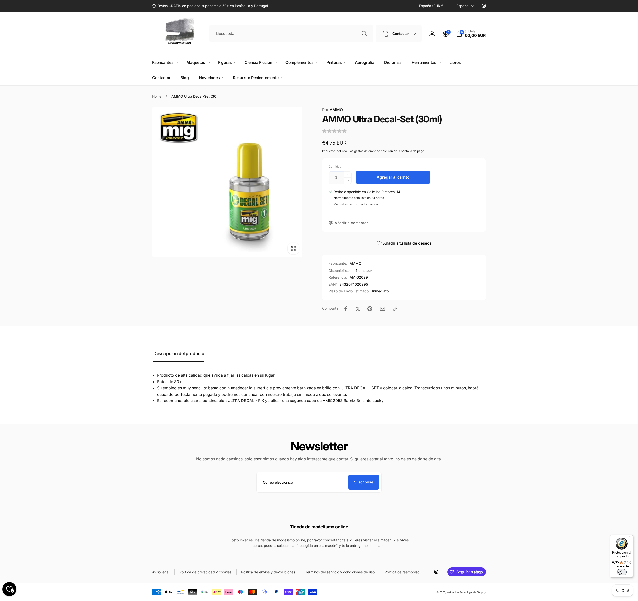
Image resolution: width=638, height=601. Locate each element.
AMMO (332, 109)
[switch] (622, 572)
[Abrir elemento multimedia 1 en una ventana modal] (227, 182)
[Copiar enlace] (395, 308)
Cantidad (335, 166)
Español (462, 6)
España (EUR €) (432, 6)
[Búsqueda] (364, 34)
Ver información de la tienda (356, 204)
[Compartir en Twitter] (357, 308)
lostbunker (453, 592)
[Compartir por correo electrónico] (382, 309)
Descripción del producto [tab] (178, 353)
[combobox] (291, 33)
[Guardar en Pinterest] (369, 308)
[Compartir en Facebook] (345, 308)
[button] (471, 33)
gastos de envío (365, 151)
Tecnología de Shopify (473, 592)
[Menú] (630, 538)
